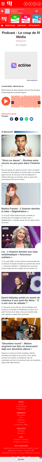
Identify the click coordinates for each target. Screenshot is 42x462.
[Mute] (36, 11)
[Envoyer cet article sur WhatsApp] (26, 120)
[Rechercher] (35, 4)
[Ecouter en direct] (30, 4)
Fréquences (34, 25)
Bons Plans (21, 415)
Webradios (10, 25)
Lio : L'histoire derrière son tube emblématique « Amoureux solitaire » (19, 254)
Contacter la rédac (21, 425)
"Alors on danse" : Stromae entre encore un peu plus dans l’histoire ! (20, 163)
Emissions (21, 25)
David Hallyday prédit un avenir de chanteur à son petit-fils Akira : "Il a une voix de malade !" (20, 300)
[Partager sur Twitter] (16, 120)
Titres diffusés (21, 406)
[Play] (3, 11)
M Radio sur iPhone (21, 439)
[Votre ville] (26, 4)
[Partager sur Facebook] (11, 120)
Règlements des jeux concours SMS (21, 450)
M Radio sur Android (21, 442)
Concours (21, 422)
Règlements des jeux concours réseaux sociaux (21, 448)
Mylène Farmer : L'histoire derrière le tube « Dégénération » (20, 210)
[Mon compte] (39, 4)
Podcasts (21, 431)
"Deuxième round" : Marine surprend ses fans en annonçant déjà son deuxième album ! (19, 346)
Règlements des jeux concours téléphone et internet (21, 453)
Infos (21, 417)
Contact (21, 404)
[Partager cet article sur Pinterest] (21, 120)
